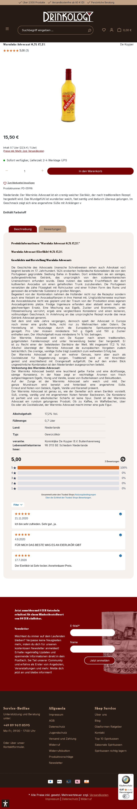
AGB (52, 720)
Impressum (56, 714)
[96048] (68, 95)
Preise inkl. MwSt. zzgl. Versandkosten (23, 151)
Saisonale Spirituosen (108, 744)
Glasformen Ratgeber (108, 726)
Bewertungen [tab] (52, 229)
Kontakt (99, 732)
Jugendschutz (58, 732)
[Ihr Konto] (111, 30)
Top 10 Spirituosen (107, 738)
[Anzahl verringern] (6, 171)
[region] (68, 95)
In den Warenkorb (90, 171)
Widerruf (54, 744)
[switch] (126, 796)
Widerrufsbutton (59, 750)
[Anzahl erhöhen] (42, 171)
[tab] (23, 229)
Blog (97, 720)
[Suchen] (89, 30)
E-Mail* (75, 625)
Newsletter (56, 762)
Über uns (101, 714)
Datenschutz (57, 726)
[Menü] (7, 29)
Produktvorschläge (61, 756)
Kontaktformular (13, 747)
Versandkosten (99, 795)
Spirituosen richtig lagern (110, 750)
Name (74, 642)
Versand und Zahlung (62, 738)
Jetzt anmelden (99, 660)
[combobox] (52, 30)
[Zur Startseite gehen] (68, 17)
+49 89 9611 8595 (16, 725)
